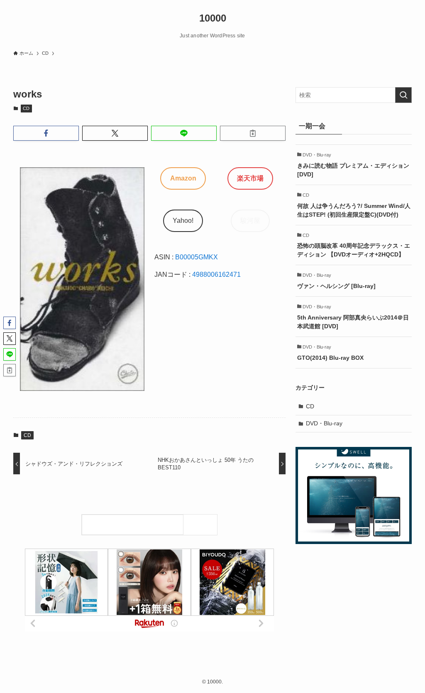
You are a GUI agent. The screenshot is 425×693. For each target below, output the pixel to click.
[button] (46, 133)
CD (26, 108)
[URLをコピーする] (253, 133)
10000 (212, 18)
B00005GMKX (196, 257)
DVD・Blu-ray (324, 423)
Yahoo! (183, 220)
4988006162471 (216, 274)
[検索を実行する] (403, 95)
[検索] (202, 525)
